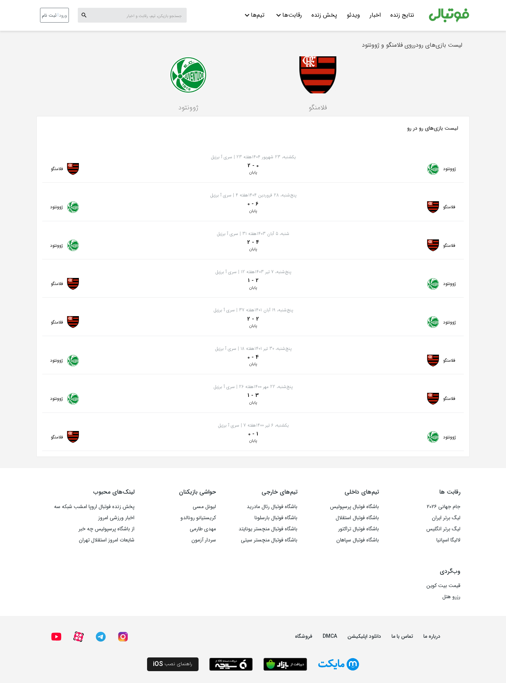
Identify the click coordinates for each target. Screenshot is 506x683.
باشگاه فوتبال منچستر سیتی (269, 540)
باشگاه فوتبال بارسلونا (275, 518)
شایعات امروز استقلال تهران (106, 540)
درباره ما (431, 636)
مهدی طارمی (203, 529)
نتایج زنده (402, 15)
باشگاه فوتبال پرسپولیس (354, 507)
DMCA (330, 636)
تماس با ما (402, 636)
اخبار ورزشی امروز (116, 518)
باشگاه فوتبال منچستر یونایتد (268, 529)
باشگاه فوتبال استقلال (357, 518)
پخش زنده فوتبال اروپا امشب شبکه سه (94, 507)
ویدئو (353, 15)
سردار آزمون (204, 540)
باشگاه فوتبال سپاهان (357, 540)
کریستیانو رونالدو (198, 518)
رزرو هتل (451, 597)
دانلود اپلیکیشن (364, 636)
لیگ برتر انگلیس (443, 529)
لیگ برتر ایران (446, 518)
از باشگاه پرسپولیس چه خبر (106, 529)
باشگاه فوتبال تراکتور (358, 529)
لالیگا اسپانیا (448, 540)
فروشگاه (303, 636)
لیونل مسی (204, 507)
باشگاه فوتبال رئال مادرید (272, 507)
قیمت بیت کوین (443, 585)
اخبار (375, 15)
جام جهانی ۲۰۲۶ (443, 507)
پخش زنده (324, 15)
